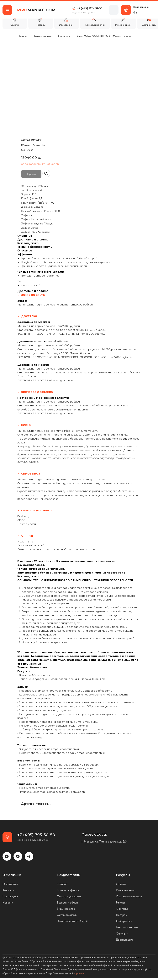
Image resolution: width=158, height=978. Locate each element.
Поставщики (10, 896)
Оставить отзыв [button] (66, 915)
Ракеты (120, 902)
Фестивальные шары (129, 896)
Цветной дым (124, 939)
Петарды (121, 915)
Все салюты (64, 36)
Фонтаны (122, 908)
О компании (10, 884)
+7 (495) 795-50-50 (90, 8)
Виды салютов (66, 908)
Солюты (121, 884)
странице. (79, 973)
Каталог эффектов (68, 890)
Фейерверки (124, 921)
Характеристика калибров (40, 163)
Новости (8, 902)
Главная (23, 36)
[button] (7, 10)
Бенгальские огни (127, 927)
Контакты (8, 890)
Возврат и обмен (67, 902)
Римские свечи (125, 890)
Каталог (62, 884)
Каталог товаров (42, 36)
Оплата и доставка (69, 896)
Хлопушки (122, 933)
